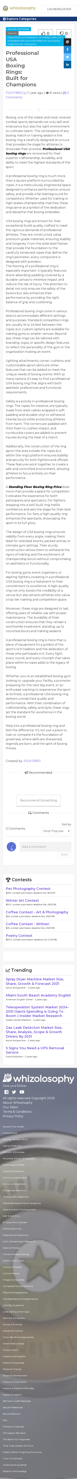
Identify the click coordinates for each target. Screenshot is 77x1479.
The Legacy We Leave (14, 1433)
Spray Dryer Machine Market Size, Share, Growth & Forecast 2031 (35, 981)
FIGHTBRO (14, 93)
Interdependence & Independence (20, 1298)
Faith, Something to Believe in (19, 1241)
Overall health (10, 1350)
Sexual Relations (11, 1413)
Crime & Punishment (14, 1184)
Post (64, 854)
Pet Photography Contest (28, 889)
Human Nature (11, 1273)
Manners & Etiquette (14, 1318)
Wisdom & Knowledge (14, 1471)
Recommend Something (38, 800)
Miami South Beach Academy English (38, 995)
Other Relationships (13, 1343)
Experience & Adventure (15, 1235)
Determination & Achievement (19, 1209)
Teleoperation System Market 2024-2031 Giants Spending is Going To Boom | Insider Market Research (37, 1011)
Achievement (10, 1132)
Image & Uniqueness (13, 1279)
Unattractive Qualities (15, 1464)
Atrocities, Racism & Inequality (19, 1158)
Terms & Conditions (17, 1111)
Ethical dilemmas (12, 1228)
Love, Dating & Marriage (16, 1311)
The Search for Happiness (16, 1439)
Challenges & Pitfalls (13, 1164)
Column (12, 33)
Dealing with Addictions (16, 1196)
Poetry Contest (19, 936)
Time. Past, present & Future (18, 1445)
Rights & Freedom (12, 1394)
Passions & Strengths (14, 1356)
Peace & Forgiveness (13, 1362)
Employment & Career (15, 1222)
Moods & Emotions (13, 1330)
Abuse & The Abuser (13, 1126)
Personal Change (12, 1369)
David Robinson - (15, 1056)
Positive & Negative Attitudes (18, 1388)
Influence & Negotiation (15, 1292)
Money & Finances (12, 1324)
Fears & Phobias (11, 1247)
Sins (5, 1420)
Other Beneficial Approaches (18, 1337)
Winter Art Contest (22, 901)
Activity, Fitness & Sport (15, 1139)
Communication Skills (15, 1177)
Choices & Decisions (13, 1171)
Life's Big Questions (13, 1305)
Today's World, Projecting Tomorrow (22, 1452)
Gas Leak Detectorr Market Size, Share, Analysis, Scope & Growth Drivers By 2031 (34, 1032)
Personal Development (15, 1375)
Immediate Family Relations (18, 1286)
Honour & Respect (12, 1267)
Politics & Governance (14, 1381)
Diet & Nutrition (11, 1215)
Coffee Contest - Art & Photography (37, 912)
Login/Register (59, 9)
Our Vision (10, 1107)
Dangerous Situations (14, 1190)
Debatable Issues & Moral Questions (22, 1203)
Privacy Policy (13, 1116)
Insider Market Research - (19, 1019)
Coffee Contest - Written (27, 924)
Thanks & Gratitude (13, 1426)
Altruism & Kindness (18, 29)
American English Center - (20, 999)
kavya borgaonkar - (17, 987)
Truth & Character (12, 1458)
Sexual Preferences (13, 1407)
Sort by (66, 824)
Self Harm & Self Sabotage (17, 1401)
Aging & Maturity (12, 1145)
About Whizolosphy (18, 1102)
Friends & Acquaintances (16, 1254)
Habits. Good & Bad (13, 1260)
